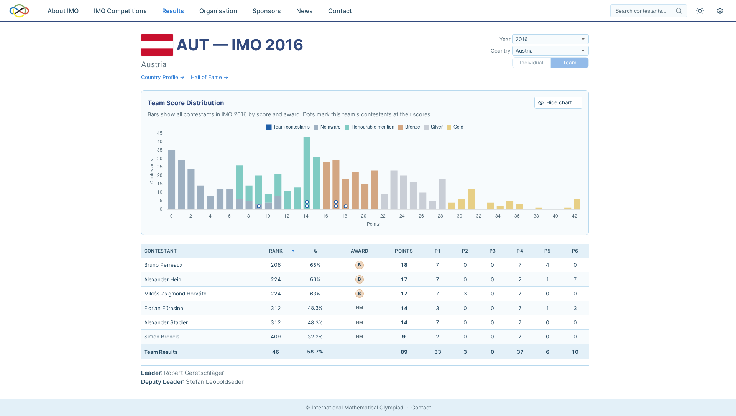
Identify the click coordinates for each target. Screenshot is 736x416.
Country (501, 51)
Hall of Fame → (209, 77)
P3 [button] (493, 251)
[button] (276, 251)
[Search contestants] (679, 11)
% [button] (315, 251)
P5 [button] (547, 251)
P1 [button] (438, 251)
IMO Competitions (120, 11)
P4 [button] (520, 251)
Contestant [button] (160, 251)
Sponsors (267, 11)
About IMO (63, 11)
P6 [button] (575, 251)
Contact (340, 11)
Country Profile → (163, 77)
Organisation (218, 11)
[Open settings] (720, 11)
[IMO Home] (19, 11)
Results (173, 11)
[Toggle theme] (700, 11)
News (304, 11)
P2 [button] (465, 251)
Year (505, 39)
